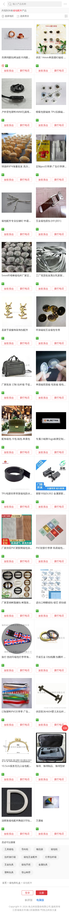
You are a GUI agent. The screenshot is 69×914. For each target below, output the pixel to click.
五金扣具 (8, 864)
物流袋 (39, 849)
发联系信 (9, 70)
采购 (65, 728)
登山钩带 (26, 872)
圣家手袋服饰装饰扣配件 (15, 329)
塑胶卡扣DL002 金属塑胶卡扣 (52, 493)
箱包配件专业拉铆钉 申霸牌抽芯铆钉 (21, 220)
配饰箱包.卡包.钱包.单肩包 (16, 438)
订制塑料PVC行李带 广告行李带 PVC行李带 (25, 711)
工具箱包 (8, 849)
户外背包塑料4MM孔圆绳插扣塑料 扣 (22, 111)
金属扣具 (43, 864)
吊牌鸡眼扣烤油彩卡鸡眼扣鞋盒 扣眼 (21, 57)
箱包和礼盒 (15, 882)
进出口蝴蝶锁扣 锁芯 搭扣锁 (51, 602)
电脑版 (40, 900)
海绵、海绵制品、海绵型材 (50, 766)
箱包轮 (54, 849)
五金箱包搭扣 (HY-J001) (48, 220)
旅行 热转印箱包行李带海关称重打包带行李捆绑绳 (28, 656)
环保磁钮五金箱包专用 (48, 329)
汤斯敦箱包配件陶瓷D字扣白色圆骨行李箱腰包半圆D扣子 (32, 820)
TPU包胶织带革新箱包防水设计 (18, 493)
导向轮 (25, 849)
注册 (41, 892)
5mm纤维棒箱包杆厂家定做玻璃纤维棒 (23, 275)
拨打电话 (25, 70)
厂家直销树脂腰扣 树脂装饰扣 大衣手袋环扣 (25, 602)
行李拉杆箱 (50, 857)
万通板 (39, 820)
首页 (4, 882)
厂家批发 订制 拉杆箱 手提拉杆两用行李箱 (24, 384)
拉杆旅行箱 (10, 857)
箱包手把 (26, 864)
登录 (27, 892)
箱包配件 (27, 882)
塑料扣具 (8, 872)
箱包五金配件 (30, 857)
